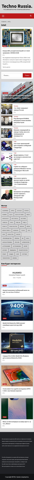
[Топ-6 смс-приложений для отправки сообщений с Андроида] (6, 146)
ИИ (22, 238)
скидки (11, 254)
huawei (4, 214)
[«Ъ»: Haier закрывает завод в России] (6, 109)
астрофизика (17, 246)
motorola (15, 218)
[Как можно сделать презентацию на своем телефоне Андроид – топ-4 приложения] (6, 181)
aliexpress (5, 210)
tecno (23, 230)
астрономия (6, 246)
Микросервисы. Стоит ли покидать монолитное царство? (22, 157)
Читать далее (6, 67)
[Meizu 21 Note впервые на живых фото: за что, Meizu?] (17, 408)
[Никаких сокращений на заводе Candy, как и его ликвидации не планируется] (6, 133)
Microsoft (5, 218)
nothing (23, 218)
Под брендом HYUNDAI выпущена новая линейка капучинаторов (22, 120)
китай (25, 246)
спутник (24, 254)
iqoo (10, 214)
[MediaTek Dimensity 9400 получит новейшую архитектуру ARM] (17, 310)
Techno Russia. (17, 6)
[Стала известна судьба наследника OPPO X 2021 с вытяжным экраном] (17, 375)
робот (4, 254)
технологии (6, 258)
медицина (13, 250)
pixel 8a (18, 222)
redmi (28, 226)
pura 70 (4, 226)
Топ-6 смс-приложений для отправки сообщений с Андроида (22, 145)
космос (4, 250)
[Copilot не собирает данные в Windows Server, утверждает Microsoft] (6, 169)
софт (17, 254)
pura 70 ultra (13, 226)
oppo (11, 222)
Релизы (16, 238)
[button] (3, 15)
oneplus (4, 222)
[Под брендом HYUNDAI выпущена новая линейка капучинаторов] (6, 121)
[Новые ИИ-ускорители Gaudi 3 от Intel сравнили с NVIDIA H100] (17, 37)
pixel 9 (24, 222)
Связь (4, 285)
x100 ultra (11, 234)
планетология (23, 250)
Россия (17, 242)
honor (26, 210)
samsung (15, 230)
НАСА (27, 238)
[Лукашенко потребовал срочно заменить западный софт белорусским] (6, 195)
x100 (3, 234)
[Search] (31, 15)
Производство (7, 238)
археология (25, 242)
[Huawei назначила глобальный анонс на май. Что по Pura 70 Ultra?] (17, 277)
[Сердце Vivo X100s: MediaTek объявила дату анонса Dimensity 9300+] (17, 343)
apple (12, 210)
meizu (28, 214)
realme (22, 226)
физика (14, 258)
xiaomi (18, 234)
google (19, 210)
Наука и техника (7, 242)
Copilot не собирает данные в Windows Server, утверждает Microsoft (22, 168)
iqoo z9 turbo (19, 214)
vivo (29, 230)
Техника (5, 93)
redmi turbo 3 (6, 230)
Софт (15, 141)
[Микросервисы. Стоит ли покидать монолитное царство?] (6, 157)
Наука (4, 46)
